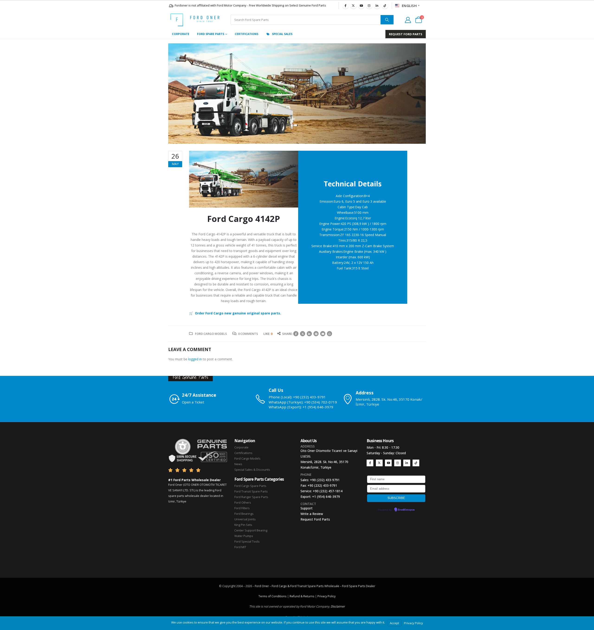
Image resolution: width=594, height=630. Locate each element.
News (238, 464)
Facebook (295, 333)
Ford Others (242, 503)
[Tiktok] (385, 5)
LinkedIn (309, 333)
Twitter (302, 333)
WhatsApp (329, 333)
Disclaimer (338, 606)
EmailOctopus (406, 510)
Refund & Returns (302, 596)
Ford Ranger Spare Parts (251, 497)
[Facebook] (345, 5)
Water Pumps (243, 536)
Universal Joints (245, 519)
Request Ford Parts (315, 519)
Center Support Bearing (250, 530)
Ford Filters (242, 508)
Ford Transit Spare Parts (251, 491)
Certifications (246, 34)
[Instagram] (369, 5)
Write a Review (311, 514)
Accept (394, 623)
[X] (353, 5)
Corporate (180, 34)
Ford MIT (240, 547)
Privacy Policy (326, 596)
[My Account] (407, 20)
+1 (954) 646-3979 (326, 496)
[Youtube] (361, 5)
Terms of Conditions (272, 596)
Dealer (370, 586)
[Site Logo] (195, 19)
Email (322, 333)
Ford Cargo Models (211, 334)
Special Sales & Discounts (252, 470)
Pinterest (316, 333)
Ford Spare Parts (210, 34)
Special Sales (282, 34)
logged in (195, 359)
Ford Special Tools (247, 542)
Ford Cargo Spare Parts (250, 486)
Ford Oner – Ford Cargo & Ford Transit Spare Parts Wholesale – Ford (302, 586)
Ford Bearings (244, 514)
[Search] (387, 19)
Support (306, 508)
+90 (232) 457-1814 (327, 491)
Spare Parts (357, 586)
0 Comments (248, 334)
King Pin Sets (243, 525)
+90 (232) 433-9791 (325, 480)
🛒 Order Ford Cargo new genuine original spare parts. (235, 313)
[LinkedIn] (377, 5)
